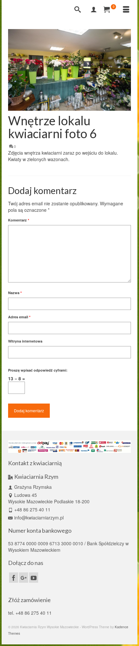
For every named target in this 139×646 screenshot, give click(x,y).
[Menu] (126, 9)
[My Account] (94, 9)
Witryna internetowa (25, 341)
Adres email (19, 316)
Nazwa (15, 292)
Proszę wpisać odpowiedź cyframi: (38, 370)
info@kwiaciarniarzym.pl (39, 517)
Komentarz (18, 220)
